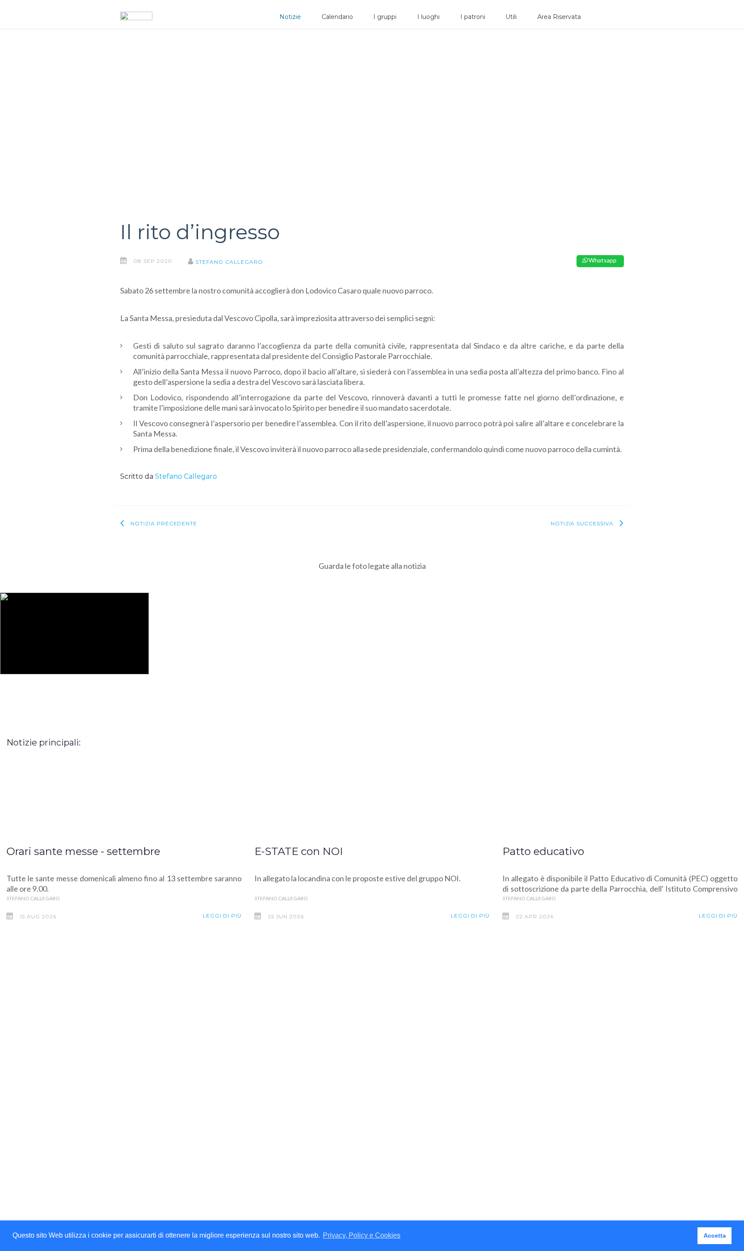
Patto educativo (543, 851)
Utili (511, 17)
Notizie (290, 17)
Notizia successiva (582, 523)
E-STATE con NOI (298, 851)
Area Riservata (559, 17)
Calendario (337, 17)
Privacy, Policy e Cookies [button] (361, 1235)
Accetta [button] (715, 1235)
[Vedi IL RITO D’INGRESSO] (74, 633)
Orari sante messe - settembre (83, 851)
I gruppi (385, 17)
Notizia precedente (163, 523)
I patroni (472, 17)
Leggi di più (222, 915)
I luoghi (428, 17)
